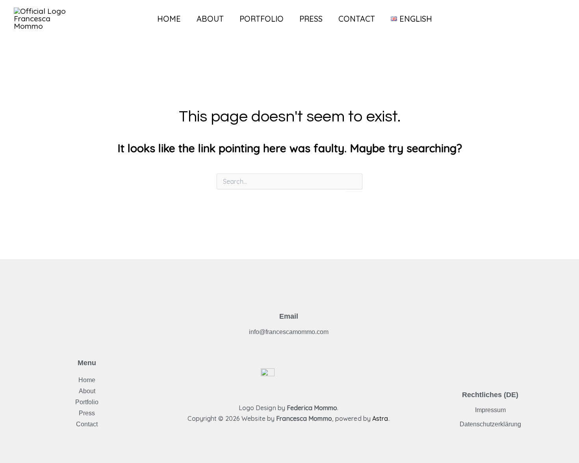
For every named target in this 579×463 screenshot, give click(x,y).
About (210, 19)
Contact (356, 19)
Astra (380, 418)
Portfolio (261, 19)
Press (311, 19)
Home (169, 19)
